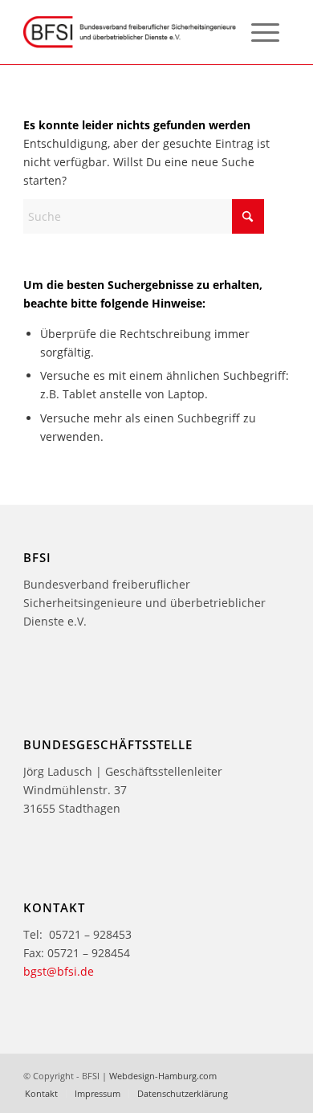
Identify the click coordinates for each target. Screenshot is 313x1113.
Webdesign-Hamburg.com (163, 1076)
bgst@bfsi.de (58, 971)
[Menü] (265, 32)
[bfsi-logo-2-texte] (129, 32)
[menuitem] (265, 32)
